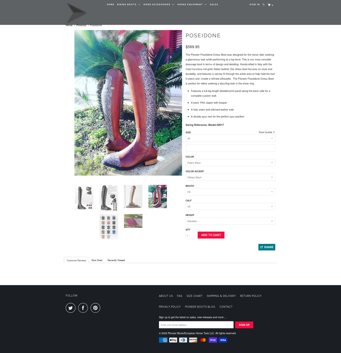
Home (110, 4)
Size (188, 132)
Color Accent (195, 171)
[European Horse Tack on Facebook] (84, 308)
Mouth (190, 186)
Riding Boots (127, 4)
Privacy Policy (170, 306)
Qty (188, 229)
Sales (214, 4)
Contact (226, 306)
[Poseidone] (124, 103)
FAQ (179, 296)
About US (166, 296)
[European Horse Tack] (84, 12)
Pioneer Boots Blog (200, 306)
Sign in (255, 4)
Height (190, 215)
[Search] (264, 4)
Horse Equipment (191, 4)
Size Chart (96, 260)
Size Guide (266, 132)
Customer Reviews (76, 260)
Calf (189, 200)
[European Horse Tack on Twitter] (71, 308)
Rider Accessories (158, 4)
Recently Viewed (116, 260)
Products (81, 25)
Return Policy (251, 296)
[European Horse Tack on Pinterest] (96, 308)
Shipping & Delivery (221, 296)
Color (190, 156)
